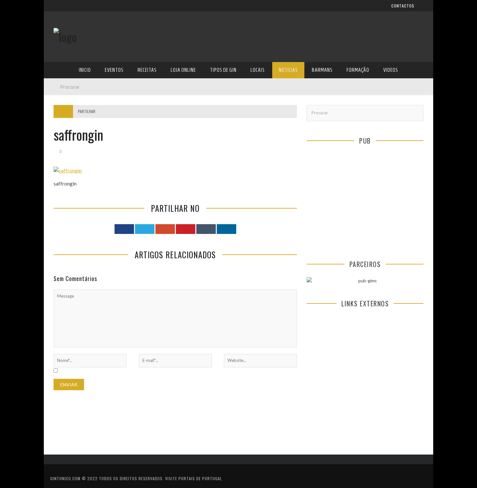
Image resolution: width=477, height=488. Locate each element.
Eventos (62, 91)
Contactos (66, 43)
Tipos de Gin (67, 131)
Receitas (63, 104)
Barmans (63, 171)
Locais (61, 144)
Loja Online (66, 118)
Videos (61, 198)
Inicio (60, 78)
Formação (65, 184)
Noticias (63, 158)
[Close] (53, 9)
